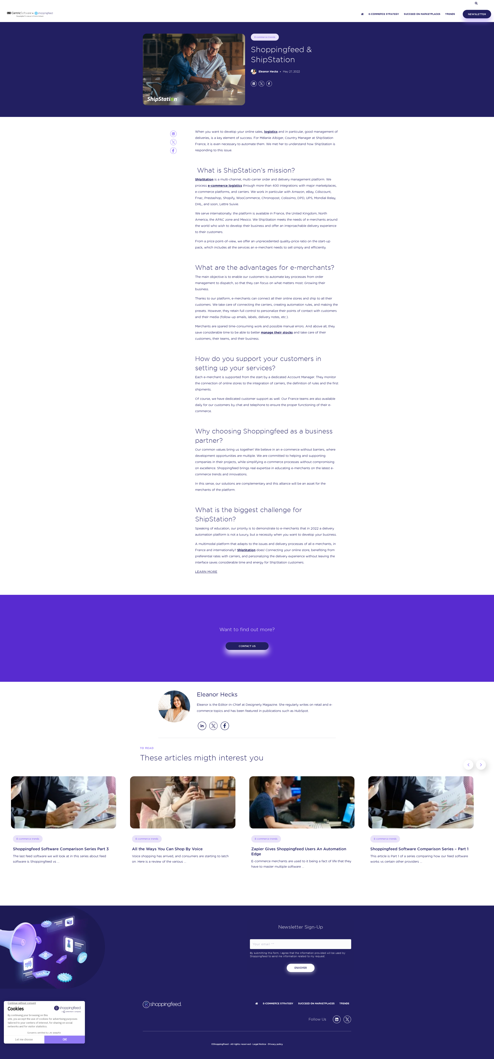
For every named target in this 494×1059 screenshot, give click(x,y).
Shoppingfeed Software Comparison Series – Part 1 (300, 849)
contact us (247, 646)
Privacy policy (275, 1044)
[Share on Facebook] (269, 83)
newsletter (477, 14)
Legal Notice (259, 1044)
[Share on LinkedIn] (254, 83)
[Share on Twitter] (261, 83)
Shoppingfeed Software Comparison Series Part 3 (418, 849)
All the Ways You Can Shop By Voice (48, 849)
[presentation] (468, 765)
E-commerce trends (264, 37)
